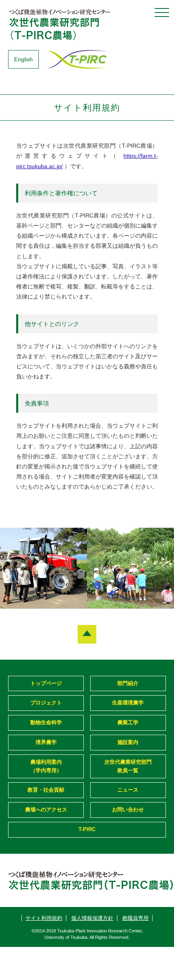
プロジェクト (46, 703)
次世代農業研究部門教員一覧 (128, 766)
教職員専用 (135, 918)
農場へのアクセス (46, 810)
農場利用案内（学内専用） (46, 766)
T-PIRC (87, 829)
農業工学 (127, 722)
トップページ (46, 683)
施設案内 (127, 742)
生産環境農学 (128, 703)
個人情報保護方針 (92, 918)
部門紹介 (127, 683)
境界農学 (46, 742)
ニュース (127, 790)
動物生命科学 (46, 722)
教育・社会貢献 (46, 790)
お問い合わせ (128, 810)
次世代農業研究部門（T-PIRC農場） (60, 24)
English (23, 59)
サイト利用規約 (43, 918)
